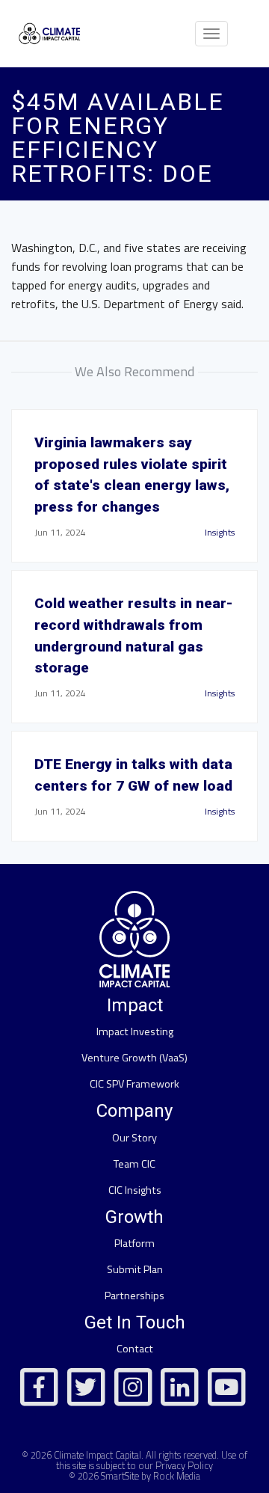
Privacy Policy (184, 1465)
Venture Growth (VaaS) (134, 1057)
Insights (220, 532)
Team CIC (134, 1164)
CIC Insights (134, 1190)
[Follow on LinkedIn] (179, 1384)
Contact (135, 1348)
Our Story (134, 1137)
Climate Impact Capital (97, 1454)
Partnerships (134, 1295)
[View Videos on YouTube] (226, 1384)
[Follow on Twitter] (86, 1384)
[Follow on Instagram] (133, 1384)
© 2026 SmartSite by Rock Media (134, 1475)
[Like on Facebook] (39, 1384)
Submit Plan (135, 1269)
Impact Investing (134, 1031)
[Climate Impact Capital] (50, 33)
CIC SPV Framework (134, 1084)
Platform (134, 1243)
